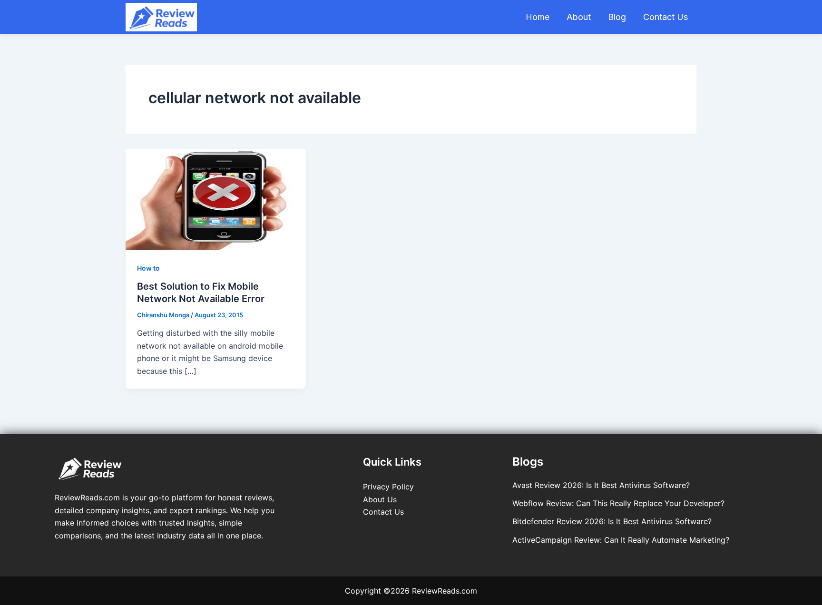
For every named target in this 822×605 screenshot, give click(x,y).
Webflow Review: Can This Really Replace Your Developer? (618, 503)
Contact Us (665, 17)
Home (537, 17)
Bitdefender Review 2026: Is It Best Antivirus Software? (612, 521)
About (579, 17)
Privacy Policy (388, 486)
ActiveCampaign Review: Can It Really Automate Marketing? (620, 540)
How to (148, 268)
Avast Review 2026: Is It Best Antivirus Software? (601, 485)
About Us (380, 499)
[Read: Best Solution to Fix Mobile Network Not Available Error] (216, 199)
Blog (617, 17)
